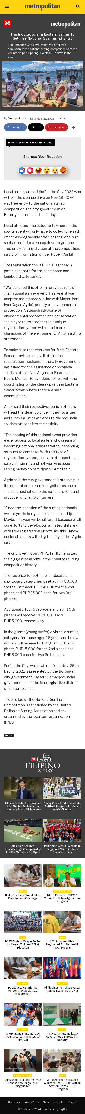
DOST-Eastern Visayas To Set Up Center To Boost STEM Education (23, 944)
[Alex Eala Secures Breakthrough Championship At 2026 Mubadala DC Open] (23, 830)
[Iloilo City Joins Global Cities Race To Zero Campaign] (23, 875)
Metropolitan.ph (18, 118)
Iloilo (22, 891)
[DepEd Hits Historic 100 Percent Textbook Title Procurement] (23, 968)
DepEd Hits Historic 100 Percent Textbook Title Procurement (23, 990)
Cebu (23, 937)
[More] (73, 127)
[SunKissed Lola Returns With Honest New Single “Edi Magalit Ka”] (23, 1060)
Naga (62, 937)
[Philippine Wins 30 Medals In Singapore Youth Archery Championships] (62, 830)
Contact (57, 1102)
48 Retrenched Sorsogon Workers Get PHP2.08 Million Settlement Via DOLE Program (62, 1084)
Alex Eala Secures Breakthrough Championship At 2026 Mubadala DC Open (23, 849)
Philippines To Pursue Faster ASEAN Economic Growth (62, 989)
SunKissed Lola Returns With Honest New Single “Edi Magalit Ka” (23, 1083)
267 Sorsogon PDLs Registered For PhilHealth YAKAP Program (62, 944)
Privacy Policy (31, 1102)
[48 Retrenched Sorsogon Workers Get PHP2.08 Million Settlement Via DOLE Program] (62, 1060)
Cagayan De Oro (62, 891)
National (9, 735)
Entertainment (22, 1075)
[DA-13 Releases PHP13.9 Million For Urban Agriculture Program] (62, 875)
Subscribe (71, 1102)
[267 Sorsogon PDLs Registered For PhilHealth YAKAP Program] (62, 922)
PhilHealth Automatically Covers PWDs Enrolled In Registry (62, 1037)
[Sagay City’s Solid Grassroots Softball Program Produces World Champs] (62, 788)
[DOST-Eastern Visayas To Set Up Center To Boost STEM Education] (23, 922)
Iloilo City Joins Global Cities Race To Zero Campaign (23, 897)
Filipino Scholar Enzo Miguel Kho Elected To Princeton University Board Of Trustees (23, 806)
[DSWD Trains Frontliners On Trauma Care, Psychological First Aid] (23, 1014)
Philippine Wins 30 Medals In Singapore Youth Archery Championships (62, 849)
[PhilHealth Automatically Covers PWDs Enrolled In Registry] (62, 1014)
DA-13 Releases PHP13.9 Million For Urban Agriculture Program (62, 898)
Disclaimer (14, 1102)
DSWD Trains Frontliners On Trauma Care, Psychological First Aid (22, 1037)
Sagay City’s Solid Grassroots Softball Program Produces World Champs (62, 806)
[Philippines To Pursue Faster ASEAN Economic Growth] (62, 968)
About (46, 1102)
